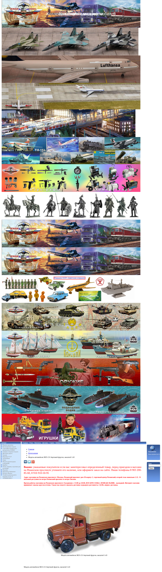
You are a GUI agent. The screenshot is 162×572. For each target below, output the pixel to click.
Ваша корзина (152, 451)
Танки (4, 460)
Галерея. (70, 443)
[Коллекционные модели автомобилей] (71, 247)
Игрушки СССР (7, 456)
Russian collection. (7, 473)
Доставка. (45, 443)
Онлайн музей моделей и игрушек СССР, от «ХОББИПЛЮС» (9, 476)
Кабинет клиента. (61, 443)
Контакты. (38, 443)
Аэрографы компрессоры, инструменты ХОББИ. (10, 449)
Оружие (5, 455)
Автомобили (6, 458)
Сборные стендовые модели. (10, 452)
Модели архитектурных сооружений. (9, 462)
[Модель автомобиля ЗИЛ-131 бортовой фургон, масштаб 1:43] (84, 554)
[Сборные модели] (71, 163)
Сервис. (52, 443)
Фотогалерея (33, 453)
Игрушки (5, 470)
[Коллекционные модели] (71, 274)
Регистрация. (80, 443)
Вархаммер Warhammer (9, 471)
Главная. (25, 443)
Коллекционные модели (9, 447)
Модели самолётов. (8, 445)
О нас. (31, 443)
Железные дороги (7, 453)
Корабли (5, 465)
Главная (31, 449)
